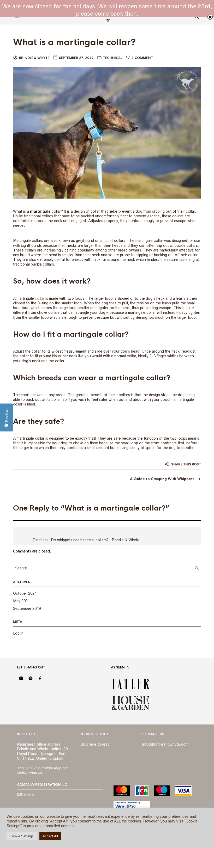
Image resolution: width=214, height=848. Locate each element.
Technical (112, 58)
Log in (18, 633)
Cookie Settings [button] (22, 836)
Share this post (185, 464)
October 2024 (25, 593)
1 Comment (142, 58)
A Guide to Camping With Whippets (162, 479)
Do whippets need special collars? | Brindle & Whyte (95, 540)
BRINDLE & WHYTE (34, 58)
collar (39, 298)
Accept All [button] (50, 836)
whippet (106, 240)
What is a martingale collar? (74, 42)
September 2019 (27, 608)
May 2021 (21, 601)
